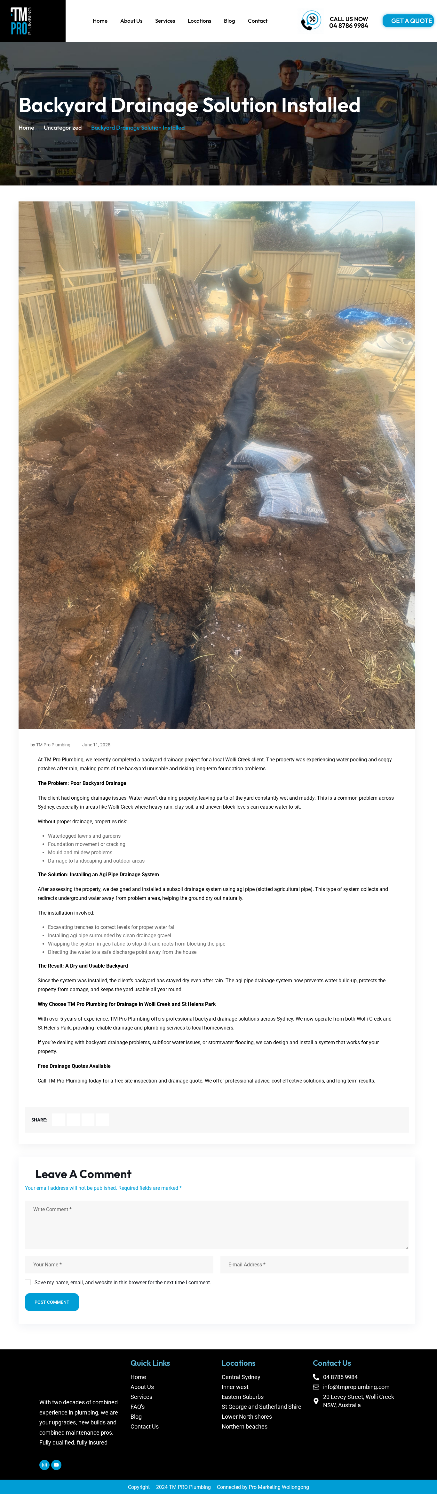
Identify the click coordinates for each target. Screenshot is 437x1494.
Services (165, 20)
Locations (199, 20)
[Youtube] (56, 1465)
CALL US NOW (349, 19)
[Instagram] (44, 1465)
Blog (229, 20)
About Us (131, 20)
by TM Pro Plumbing (50, 744)
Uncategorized (63, 127)
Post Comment (52, 1302)
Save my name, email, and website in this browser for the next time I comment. (123, 1282)
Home (100, 20)
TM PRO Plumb (186, 1487)
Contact (257, 20)
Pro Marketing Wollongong (279, 1487)
